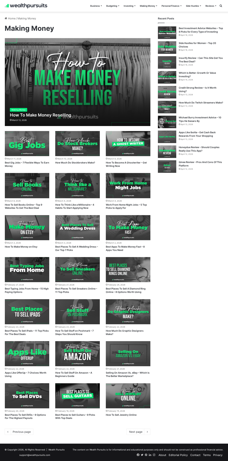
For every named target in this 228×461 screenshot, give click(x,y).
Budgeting (111, 6)
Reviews (209, 6)
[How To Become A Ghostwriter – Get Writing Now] (128, 143)
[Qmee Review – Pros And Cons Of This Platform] (167, 166)
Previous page (22, 431)
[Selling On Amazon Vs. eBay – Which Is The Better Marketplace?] (128, 353)
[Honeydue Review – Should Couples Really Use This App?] (167, 151)
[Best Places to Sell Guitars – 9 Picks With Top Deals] (77, 395)
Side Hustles (192, 6)
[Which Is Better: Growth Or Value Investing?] (167, 77)
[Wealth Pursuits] (26, 5)
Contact (195, 455)
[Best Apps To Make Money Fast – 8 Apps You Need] (128, 227)
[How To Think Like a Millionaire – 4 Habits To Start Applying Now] (77, 185)
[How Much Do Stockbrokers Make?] (77, 143)
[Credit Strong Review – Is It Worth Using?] (167, 92)
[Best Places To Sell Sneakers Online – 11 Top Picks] (77, 269)
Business (95, 6)
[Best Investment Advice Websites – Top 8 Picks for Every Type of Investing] (167, 32)
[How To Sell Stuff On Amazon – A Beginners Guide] (77, 353)
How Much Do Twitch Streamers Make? (201, 102)
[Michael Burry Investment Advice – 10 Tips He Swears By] (167, 122)
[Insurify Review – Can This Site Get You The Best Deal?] (167, 62)
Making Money (147, 6)
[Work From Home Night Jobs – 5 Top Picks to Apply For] (128, 185)
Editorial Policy (178, 455)
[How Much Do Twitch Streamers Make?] (167, 107)
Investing (128, 6)
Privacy (217, 455)
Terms (207, 455)
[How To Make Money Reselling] (77, 82)
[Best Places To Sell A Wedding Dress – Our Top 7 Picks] (77, 227)
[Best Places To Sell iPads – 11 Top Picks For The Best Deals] (27, 311)
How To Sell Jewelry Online (121, 414)
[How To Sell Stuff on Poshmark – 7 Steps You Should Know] (77, 311)
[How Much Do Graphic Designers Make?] (128, 311)
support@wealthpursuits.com (34, 455)
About (162, 455)
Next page (135, 431)
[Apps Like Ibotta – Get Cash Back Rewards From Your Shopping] (167, 137)
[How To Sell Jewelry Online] (128, 395)
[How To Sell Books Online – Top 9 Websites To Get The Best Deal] (27, 185)
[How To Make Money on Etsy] (27, 227)
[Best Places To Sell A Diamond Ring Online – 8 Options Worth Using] (128, 269)
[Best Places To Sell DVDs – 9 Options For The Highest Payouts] (27, 395)
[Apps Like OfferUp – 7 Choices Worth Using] (27, 353)
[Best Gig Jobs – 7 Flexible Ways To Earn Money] (27, 143)
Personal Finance (170, 6)
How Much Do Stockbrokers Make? (75, 162)
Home (11, 18)
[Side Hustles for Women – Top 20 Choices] (167, 47)
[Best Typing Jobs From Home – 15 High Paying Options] (27, 269)
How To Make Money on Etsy (21, 246)
